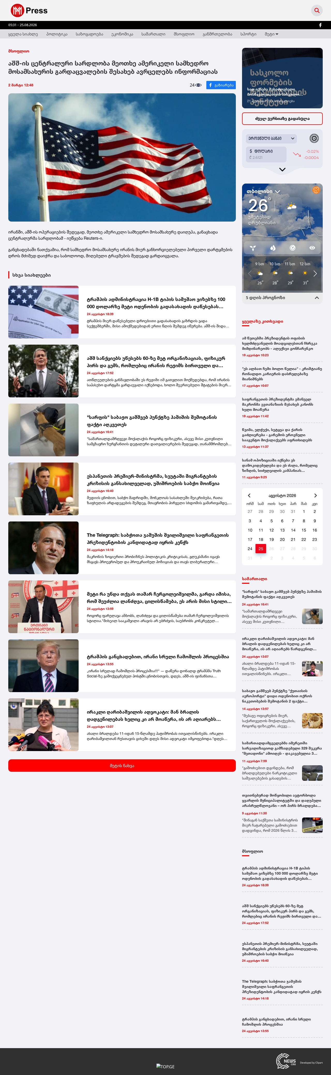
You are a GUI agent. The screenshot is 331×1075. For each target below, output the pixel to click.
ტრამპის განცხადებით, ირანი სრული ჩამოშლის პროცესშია (158, 656)
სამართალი (153, 33)
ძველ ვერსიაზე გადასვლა (282, 118)
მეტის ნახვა (122, 765)
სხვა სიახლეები (31, 275)
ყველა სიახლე (23, 33)
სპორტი (248, 33)
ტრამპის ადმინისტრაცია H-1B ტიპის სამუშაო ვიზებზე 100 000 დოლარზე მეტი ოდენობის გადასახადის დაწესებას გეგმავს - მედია (156, 303)
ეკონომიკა (122, 33)
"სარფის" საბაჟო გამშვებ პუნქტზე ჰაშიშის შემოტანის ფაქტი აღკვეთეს (152, 420)
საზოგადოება (89, 33)
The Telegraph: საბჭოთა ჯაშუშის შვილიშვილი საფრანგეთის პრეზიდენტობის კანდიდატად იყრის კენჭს (158, 538)
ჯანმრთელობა (217, 33)
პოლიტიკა (56, 33)
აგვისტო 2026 (282, 495)
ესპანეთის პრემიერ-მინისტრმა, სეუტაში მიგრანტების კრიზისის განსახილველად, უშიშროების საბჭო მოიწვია (153, 479)
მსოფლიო (184, 33)
